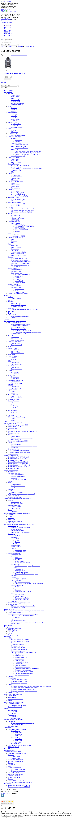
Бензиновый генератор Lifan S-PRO (19, 785)
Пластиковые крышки (21, 660)
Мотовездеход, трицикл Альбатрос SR (23, 606)
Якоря (9, 434)
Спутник (14, 601)
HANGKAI (11, 354)
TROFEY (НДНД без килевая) (24, 225)
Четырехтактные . (16, 388)
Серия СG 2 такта (16, 396)
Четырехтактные (16, 338)
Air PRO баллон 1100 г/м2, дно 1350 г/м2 (27, 152)
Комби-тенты (15, 447)
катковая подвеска (20, 550)
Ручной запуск (15, 731)
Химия (10, 700)
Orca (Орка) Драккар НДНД (19, 196)
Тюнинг (10, 481)
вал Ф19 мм (18, 739)
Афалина (10, 500)
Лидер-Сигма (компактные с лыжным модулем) (29, 583)
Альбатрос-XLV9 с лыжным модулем (26, 574)
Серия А (17, 277)
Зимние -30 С (15, 716)
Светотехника (19, 663)
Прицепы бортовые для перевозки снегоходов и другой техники (31, 686)
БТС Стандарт (19, 561)
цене (19, 55)
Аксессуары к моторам (11, 470)
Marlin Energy (15, 186)
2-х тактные (15, 349)
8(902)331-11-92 (12, 12)
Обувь (6, 708)
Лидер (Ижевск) (16, 580)
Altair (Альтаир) (12, 112)
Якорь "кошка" (15, 436)
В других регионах (13, 399)
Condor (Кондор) (13, 406)
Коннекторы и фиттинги (18, 476)
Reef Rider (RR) (12, 410)
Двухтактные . (15, 386)
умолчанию (14, 55)
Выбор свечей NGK (17, 492)
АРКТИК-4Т (15, 543)
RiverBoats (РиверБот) (14, 202)
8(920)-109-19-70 (5, 9)
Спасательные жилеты (11, 455)
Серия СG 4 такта (16, 398)
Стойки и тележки (13, 495)
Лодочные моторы (17, 724)
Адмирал (20, 46)
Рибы (6, 295)
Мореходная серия (17, 104)
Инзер (10, 173)
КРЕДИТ (7, 32)
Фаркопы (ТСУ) (13, 692)
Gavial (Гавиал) (12, 133)
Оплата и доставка (10, 29)
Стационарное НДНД (18, 236)
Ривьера (10, 207)
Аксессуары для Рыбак (22, 598)
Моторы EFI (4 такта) (17, 353)
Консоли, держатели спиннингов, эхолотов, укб (22, 431)
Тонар (9, 244)
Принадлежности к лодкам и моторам (22, 723)
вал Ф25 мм (18, 742)
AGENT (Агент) (16, 167)
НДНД (13, 111)
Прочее (17, 654)
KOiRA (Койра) (16, 564)
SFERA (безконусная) (21, 229)
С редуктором (15, 743)
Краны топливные (13, 772)
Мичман (17, 231)
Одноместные (15, 175)
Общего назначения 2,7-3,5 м (20, 641)
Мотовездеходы (12, 604)
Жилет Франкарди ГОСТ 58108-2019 (19, 466)
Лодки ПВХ (11, 46)
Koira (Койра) (12, 678)
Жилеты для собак (13, 468)
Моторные (14, 132)
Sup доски (7, 319)
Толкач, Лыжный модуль (22, 562)
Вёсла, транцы (12, 428)
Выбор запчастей (13, 726)
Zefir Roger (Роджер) (14, 221)
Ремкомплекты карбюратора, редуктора (20, 782)
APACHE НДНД (16, 127)
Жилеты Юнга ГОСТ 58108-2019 (18, 462)
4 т (12, 404)
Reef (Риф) (11, 213)
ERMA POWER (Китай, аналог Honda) (19, 745)
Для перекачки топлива (18, 479)
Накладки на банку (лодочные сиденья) (20, 452)
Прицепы (7, 636)
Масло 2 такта (12, 695)
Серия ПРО (18, 279)
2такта (13, 391)
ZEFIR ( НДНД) (20, 228)
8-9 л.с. (17, 586)
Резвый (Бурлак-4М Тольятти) (20, 527)
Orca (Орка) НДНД (17, 191)
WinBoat (10, 301)
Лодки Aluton (15, 508)
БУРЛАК (14, 537)
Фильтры (14, 478)
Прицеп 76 (11, 676)
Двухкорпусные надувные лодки (21, 261)
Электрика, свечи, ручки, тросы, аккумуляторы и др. (27, 622)
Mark (12, 172)
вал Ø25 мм (18, 735)
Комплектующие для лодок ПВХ (18, 425)
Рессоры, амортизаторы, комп (24, 673)
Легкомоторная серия (17, 103)
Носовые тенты (16, 444)
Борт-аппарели (19, 659)
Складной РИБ (15, 303)
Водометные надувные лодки (20, 265)
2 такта (13, 357)
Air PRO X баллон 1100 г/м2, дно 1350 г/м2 (28, 154)
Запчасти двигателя (14, 777)
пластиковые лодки (17, 503)
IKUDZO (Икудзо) (17, 585)
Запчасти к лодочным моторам (13, 751)
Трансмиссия (15, 619)
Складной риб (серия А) (18, 305)
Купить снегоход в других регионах (19, 603)
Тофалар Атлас (15, 535)
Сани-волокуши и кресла (15, 612)
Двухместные (15, 178)
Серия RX (14, 242)
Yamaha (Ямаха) (16, 484)
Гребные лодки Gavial (18, 135)
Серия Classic (15, 95)
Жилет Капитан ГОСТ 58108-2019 (18, 457)
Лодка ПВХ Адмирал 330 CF (15, 73)
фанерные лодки (16, 502)
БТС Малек (18, 558)
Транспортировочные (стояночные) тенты (24, 446)
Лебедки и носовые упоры (23, 670)
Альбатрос (14, 567)
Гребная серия (15, 101)
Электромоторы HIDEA (18, 333)
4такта (13, 393)
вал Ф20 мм (18, 740)
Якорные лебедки (9, 750)
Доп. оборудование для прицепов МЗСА (23, 652)
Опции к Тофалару (20, 578)
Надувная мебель (13, 454)
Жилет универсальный (15, 460)
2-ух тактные (15, 377)
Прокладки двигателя (18, 771)
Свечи (10, 490)
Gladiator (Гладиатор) (14, 136)
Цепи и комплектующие (18, 620)
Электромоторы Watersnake (19, 325)
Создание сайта (5, 793)
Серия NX (14, 239)
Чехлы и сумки (12, 471)
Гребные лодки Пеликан (18, 199)
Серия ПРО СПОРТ (21, 282)
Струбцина (11, 764)
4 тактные (14, 414)
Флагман (10, 257)
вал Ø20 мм (18, 734)
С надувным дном (16, 273)
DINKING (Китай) (13, 747)
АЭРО (10, 300)
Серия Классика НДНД (18, 255)
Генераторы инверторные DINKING (19, 787)
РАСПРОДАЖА (9, 90)
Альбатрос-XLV (20, 570)
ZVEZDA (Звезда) (13, 250)
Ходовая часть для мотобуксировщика (23, 615)
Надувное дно (15, 188)
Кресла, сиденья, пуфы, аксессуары (18, 450)
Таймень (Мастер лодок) (15, 237)
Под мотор (14, 109)
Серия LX (14, 241)
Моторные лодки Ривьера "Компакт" (22, 209)
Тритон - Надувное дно (18, 217)
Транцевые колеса (13, 433)
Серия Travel (19, 281)
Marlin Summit (15, 185)
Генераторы (7, 783)
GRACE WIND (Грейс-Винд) (20, 165)
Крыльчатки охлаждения (15, 759)
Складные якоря (16, 439)
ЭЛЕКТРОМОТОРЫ (14, 322)
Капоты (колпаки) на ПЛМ (16, 780)
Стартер (10, 779)
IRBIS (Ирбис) (15, 545)
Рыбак (13, 593)
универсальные (19, 289)
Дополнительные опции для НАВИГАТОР (24, 309)
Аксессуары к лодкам (10, 423)
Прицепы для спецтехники (19, 649)
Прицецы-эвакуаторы (18, 651)
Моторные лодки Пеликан (19, 201)
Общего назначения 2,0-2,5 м (20, 639)
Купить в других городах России (18, 293)
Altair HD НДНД (16, 117)
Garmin (10, 516)
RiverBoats (11, 311)
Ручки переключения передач (17, 753)
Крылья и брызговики (21, 662)
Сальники (11, 755)
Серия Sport (15, 96)
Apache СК (14, 125)
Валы (9, 766)
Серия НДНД (15, 98)
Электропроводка (20, 665)
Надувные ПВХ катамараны (20, 263)
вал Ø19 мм (18, 732)
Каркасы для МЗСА (21, 657)
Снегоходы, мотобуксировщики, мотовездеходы (19, 524)
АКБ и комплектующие (15, 497)
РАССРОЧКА (8, 30)
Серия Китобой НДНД (18, 253)
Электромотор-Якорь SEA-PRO (21, 330)
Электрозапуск (15, 737)
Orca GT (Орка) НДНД (18, 193)
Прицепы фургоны (17, 646)
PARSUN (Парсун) (13, 356)
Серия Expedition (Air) (18, 156)
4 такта (13, 359)
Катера (10, 510)
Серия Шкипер (16, 247)
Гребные (14, 108)
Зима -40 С (14, 711)
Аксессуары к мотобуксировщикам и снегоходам (23, 614)
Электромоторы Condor (18, 329)
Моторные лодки (16, 271)
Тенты (10, 442)
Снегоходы (11, 534)
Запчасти (17, 617)
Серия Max (14, 160)
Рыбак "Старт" (19, 594)
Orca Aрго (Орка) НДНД (18, 194)
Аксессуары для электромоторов (21, 324)
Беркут (17, 538)
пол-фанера (18, 140)
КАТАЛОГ (7, 27)
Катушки (10, 763)
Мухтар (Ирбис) (16, 554)
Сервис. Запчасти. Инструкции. (14, 719)
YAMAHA (11, 365)
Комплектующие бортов (22, 667)
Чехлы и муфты (16, 623)
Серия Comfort (29, 46)
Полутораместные (16, 177)
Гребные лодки (16, 285)
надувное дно (15, 215)
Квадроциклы (8, 627)
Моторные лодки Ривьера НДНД (21, 212)
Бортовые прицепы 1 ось (19, 681)
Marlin (13, 183)
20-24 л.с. (18, 590)
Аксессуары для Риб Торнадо (20, 316)
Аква (9, 106)
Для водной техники (17, 644)
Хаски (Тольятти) (16, 529)
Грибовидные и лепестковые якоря (21, 438)
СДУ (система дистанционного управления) (21, 494)
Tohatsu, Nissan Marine (18, 486)
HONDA (10, 346)
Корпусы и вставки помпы (16, 761)
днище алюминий (16, 298)
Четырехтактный (16, 345)
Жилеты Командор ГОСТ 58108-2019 (19, 465)
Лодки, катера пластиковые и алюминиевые (17, 498)
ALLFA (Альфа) (13, 394)
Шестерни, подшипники (15, 774)
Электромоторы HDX (18, 327)
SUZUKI (10, 385)
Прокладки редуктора (18, 769)
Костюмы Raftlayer (13, 703)
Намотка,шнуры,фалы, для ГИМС (18, 441)
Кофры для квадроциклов (15, 635)
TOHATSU (11, 370)
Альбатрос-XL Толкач (21, 572)
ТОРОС (13, 548)
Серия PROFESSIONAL (18, 146)
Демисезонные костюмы (18, 705)
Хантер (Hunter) (12, 268)
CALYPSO (11, 522)
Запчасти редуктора (14, 775)
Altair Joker (14, 114)
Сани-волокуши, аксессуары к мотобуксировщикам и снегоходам (24, 611)
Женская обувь (12, 710)
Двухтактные (15, 337)
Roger (9, 313)
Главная (3, 46)
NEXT (17, 540)
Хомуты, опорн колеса (22, 675)
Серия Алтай (15, 249)
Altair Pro (14, 116)
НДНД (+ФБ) (15, 205)
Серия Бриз (14, 245)
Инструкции (11, 721)
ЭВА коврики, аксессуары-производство (16, 422)
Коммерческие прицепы (18, 647)
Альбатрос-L (19, 569)
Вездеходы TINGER (10, 625)
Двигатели (7, 727)
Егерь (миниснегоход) (18, 530)
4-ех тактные (15, 378)
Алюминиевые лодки (14, 505)
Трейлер (10, 684)
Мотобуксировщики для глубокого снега (27, 566)
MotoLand (11, 631)
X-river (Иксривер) (13, 164)
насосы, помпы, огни (14, 426)
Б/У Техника (8, 35)
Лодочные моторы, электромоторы (15, 321)
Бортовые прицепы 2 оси (19, 683)
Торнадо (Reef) (12, 314)
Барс (9, 128)
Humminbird (11, 519)
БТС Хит (17, 559)
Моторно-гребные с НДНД (23, 274)
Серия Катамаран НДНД (18, 252)
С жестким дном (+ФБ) (18, 204)
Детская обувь (12, 715)
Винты (10, 482)
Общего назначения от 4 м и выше (21, 643)
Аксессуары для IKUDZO (23, 591)
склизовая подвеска (21, 551)
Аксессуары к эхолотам (15, 521)
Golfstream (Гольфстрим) (15, 380)
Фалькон (17, 542)
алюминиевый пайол (21, 144)
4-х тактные (15, 351)
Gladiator (10, 297)
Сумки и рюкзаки (13, 449)
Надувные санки (9, 609)
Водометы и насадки (17, 340)
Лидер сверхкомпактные (22, 582)
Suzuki (13, 487)
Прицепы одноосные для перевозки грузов (24, 687)
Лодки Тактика (16, 506)
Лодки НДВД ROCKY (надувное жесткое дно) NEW (27, 168)
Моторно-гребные (16, 269)
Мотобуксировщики (14, 553)
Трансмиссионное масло (15, 699)
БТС (12, 556)
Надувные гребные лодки (19, 258)
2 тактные (14, 412)
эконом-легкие (19, 292)
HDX (9, 361)
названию (24, 55)
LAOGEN (11, 415)
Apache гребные (16, 124)
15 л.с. (17, 588)
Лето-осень (14, 713)
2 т (12, 402)
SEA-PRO (11, 335)
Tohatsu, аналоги (16, 758)
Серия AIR (14, 149)
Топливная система (14, 473)
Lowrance (11, 518)
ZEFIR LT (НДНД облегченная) (24, 226)
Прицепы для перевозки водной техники (23, 689)
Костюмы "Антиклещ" (15, 707)
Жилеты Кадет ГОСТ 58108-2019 (18, 463)
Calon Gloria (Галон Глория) (16, 417)
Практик (10, 514)
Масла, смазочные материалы (13, 694)
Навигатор (11, 308)
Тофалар (13, 577)
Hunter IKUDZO (16, 546)
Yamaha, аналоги (16, 756)
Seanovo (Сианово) (13, 401)
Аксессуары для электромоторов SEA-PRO (28, 332)
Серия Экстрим (16, 162)
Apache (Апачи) (12, 122)
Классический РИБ (17, 306)
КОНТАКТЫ (8, 33)
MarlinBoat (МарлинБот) (15, 181)
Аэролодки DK (16, 266)
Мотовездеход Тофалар (18, 607)
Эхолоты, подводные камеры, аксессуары (17, 513)
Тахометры (11, 489)
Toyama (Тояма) (12, 390)
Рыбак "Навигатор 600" (22, 599)
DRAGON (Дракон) (14, 157)
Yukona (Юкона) (13, 284)
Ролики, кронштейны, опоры (24, 671)
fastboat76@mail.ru (6, 19)
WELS (10, 633)
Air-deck (17, 141)
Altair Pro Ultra (15, 119)
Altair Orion (14, 120)
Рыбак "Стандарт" (20, 596)
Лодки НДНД (15, 223)
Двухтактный (15, 343)
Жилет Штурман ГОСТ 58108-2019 (18, 458)
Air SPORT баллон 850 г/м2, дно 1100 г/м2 (28, 151)
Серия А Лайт (19, 276)
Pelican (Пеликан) (13, 197)
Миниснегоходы (13, 526)
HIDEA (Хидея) (12, 348)
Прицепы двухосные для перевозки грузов (24, 691)
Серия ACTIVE (16, 143)
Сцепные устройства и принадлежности (27, 668)
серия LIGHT (15, 138)
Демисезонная (15, 718)
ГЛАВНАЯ (7, 25)
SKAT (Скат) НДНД (17, 218)
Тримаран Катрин (16, 170)
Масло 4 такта (12, 697)
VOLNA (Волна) (13, 317)
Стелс (9, 233)
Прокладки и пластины (15, 767)
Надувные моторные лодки (19, 260)
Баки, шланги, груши (17, 474)
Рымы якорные (12, 430)
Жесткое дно (15, 234)
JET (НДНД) (15, 220)
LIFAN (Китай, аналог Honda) (17, 729)
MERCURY (11, 375)
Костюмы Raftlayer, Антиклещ (13, 702)
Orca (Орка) (11, 189)
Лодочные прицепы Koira (19, 679)
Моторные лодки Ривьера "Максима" (22, 210)
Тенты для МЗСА (20, 655)
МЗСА (10, 638)
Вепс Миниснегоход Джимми (20, 532)
